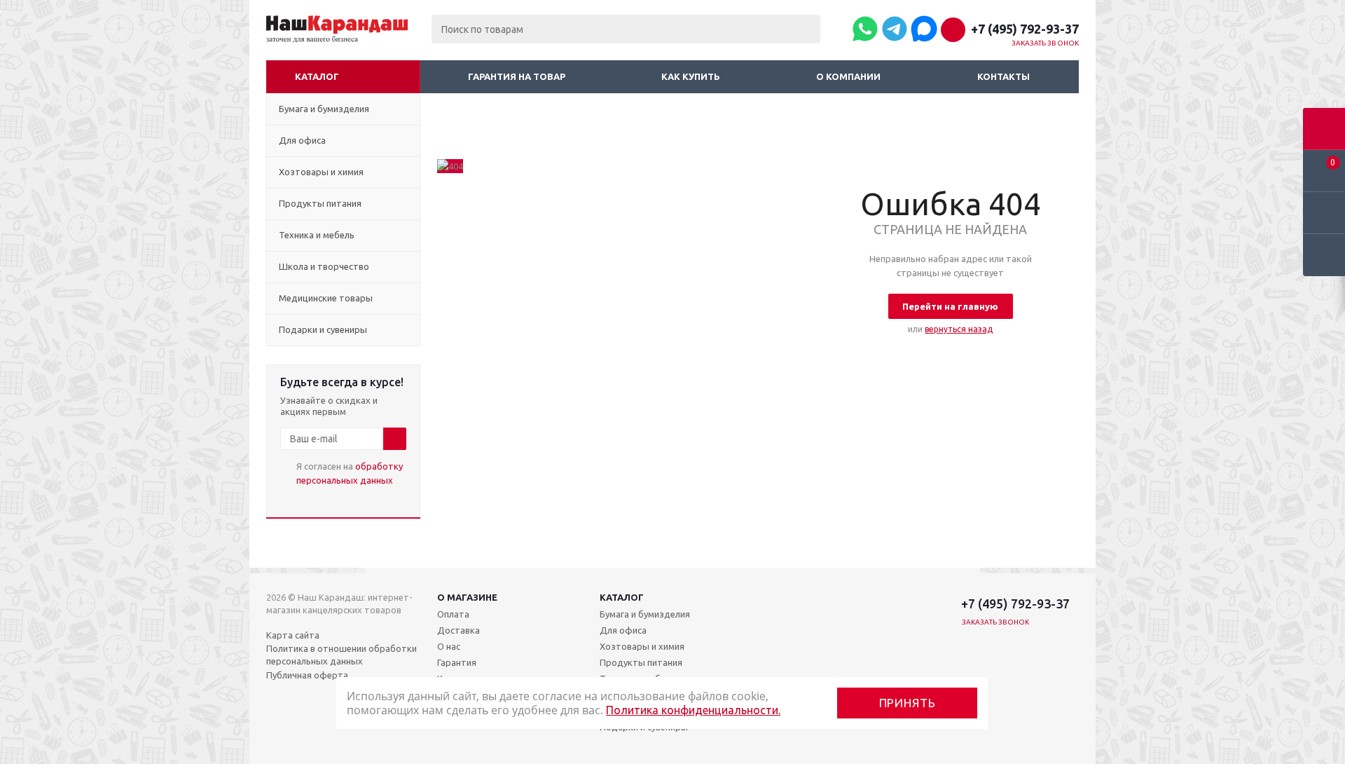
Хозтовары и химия (642, 646)
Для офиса (623, 630)
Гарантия (456, 662)
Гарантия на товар (516, 76)
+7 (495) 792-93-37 (1025, 28)
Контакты (1003, 76)
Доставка (458, 630)
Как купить (690, 76)
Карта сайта (292, 635)
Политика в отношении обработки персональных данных (341, 654)
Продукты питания (641, 662)
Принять (907, 702)
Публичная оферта (307, 675)
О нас (448, 646)
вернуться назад (959, 329)
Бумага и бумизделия (645, 614)
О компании (848, 76)
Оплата (453, 614)
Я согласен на (349, 473)
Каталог (317, 76)
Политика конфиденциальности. (693, 710)
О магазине (467, 597)
